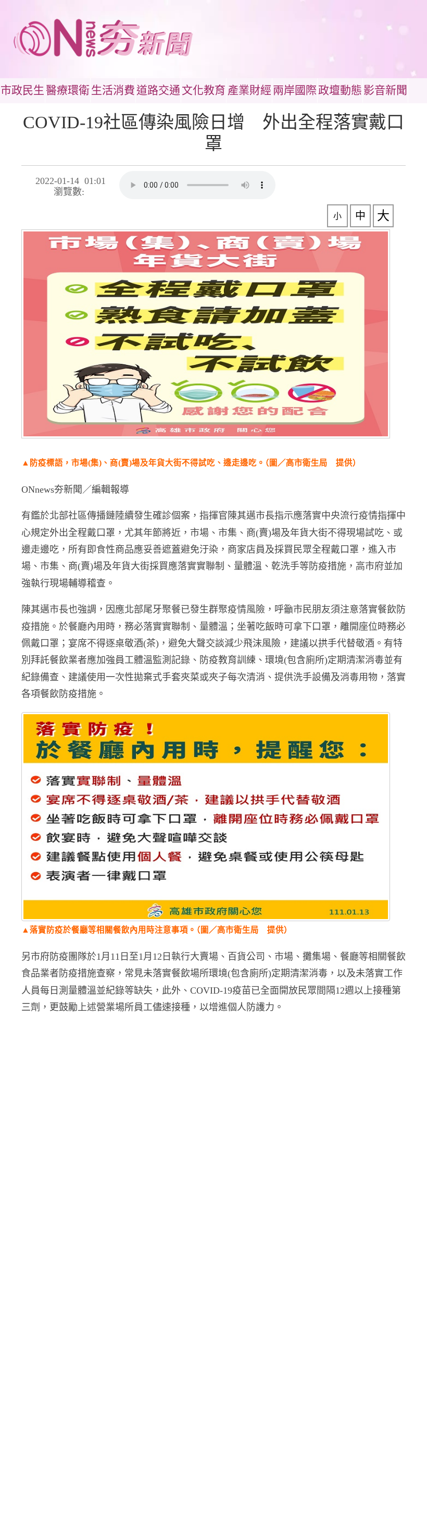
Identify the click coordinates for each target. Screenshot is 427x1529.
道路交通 (158, 90)
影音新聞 (385, 90)
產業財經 (249, 90)
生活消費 (113, 90)
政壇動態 (340, 90)
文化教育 (203, 90)
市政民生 (22, 90)
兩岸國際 (295, 90)
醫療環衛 (68, 90)
